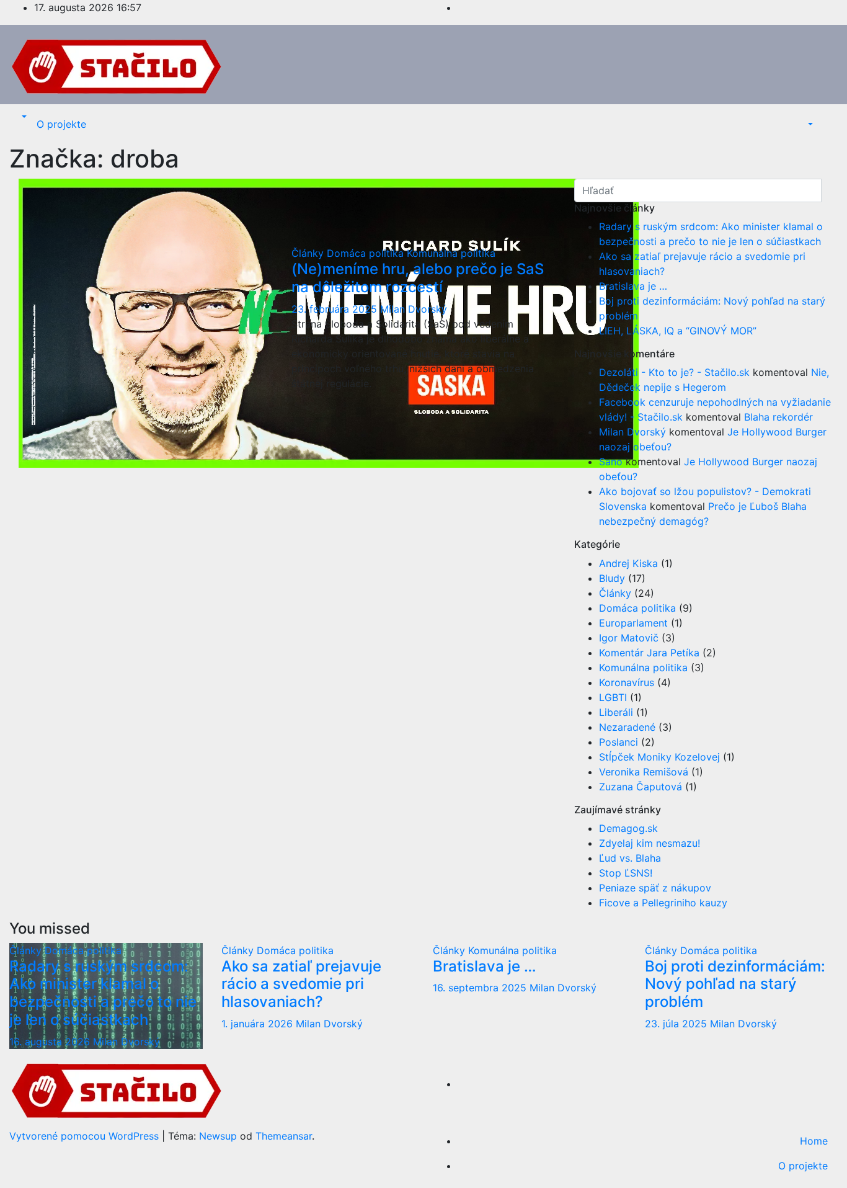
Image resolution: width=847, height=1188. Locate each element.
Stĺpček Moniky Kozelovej (659, 757)
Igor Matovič (629, 638)
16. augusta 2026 (51, 1041)
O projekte (61, 124)
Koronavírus (626, 682)
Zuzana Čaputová (640, 786)
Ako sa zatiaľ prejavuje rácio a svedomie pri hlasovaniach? (301, 984)
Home (814, 1141)
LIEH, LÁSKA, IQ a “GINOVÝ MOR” (677, 330)
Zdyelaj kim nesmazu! (649, 843)
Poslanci (618, 742)
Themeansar (283, 1136)
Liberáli (616, 712)
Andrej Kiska (628, 563)
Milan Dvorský (413, 309)
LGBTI (613, 697)
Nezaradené (627, 727)
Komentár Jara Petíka (649, 652)
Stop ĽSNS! (625, 873)
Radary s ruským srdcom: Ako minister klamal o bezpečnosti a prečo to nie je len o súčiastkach (103, 993)
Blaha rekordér (778, 417)
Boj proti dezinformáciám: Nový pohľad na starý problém (735, 984)
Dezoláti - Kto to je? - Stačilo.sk (674, 372)
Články (309, 253)
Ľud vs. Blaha (630, 858)
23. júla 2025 (677, 1023)
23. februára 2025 (335, 309)
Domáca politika (367, 253)
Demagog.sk (628, 828)
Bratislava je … (633, 286)
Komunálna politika (451, 253)
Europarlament (633, 623)
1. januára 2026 (258, 1023)
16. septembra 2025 (481, 987)
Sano (611, 461)
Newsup (218, 1136)
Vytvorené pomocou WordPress (85, 1136)
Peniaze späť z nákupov (655, 888)
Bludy (612, 578)
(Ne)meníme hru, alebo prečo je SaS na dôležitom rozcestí (417, 278)
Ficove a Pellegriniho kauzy (663, 902)
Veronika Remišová (643, 772)
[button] (23, 116)
